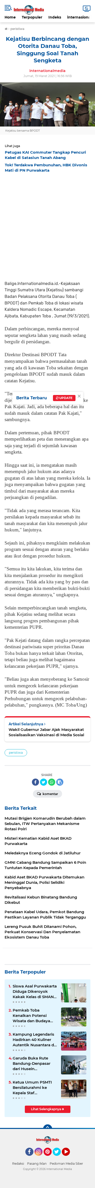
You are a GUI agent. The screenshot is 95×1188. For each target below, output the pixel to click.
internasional (79, 17)
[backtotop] (47, 1128)
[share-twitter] (43, 782)
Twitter (59, 1158)
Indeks (54, 17)
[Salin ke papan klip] (59, 782)
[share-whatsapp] (51, 782)
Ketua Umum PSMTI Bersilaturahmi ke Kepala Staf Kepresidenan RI (32, 1087)
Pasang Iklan (37, 1163)
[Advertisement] (47, 225)
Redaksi (18, 1163)
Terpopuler (32, 17)
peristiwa (16, 752)
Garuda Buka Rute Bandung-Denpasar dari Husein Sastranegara (31, 1063)
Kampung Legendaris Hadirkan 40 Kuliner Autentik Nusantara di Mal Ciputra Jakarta (34, 1040)
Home (10, 17)
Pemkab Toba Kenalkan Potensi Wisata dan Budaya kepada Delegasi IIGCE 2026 (34, 1015)
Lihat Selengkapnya (46, 1109)
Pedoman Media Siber (66, 1163)
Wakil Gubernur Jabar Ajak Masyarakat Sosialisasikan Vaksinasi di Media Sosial (46, 732)
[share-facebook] (35, 782)
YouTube (69, 1158)
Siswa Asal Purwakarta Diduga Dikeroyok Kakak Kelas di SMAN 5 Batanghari (35, 991)
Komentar (50, 794)
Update (65, 398)
